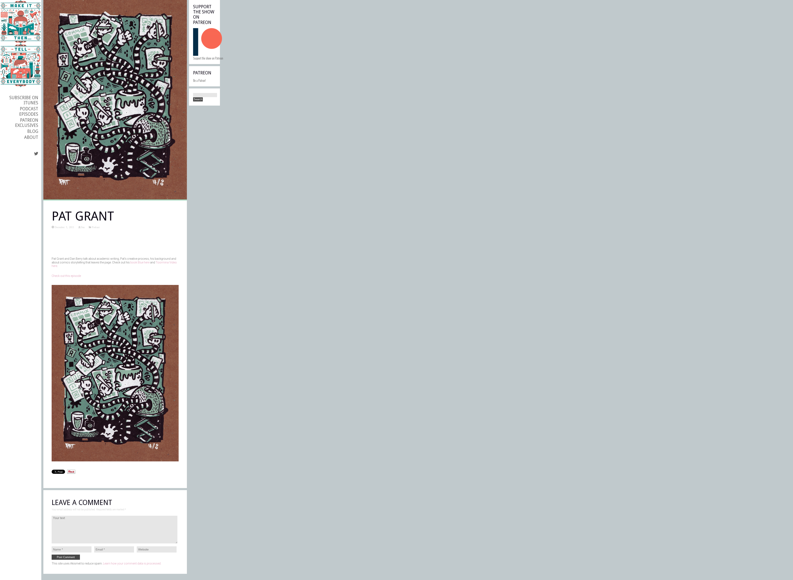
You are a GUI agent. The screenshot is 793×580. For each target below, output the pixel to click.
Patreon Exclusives (26, 123)
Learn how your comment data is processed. (132, 563)
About (31, 137)
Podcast (96, 227)
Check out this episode (66, 275)
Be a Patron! (199, 80)
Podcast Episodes (28, 111)
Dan (83, 227)
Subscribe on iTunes (23, 100)
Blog (32, 131)
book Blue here (140, 262)
